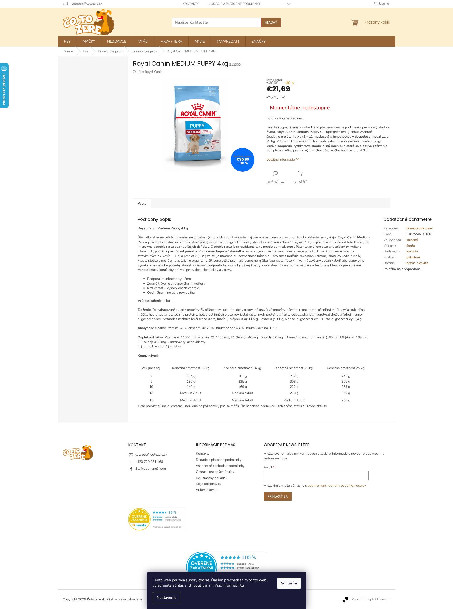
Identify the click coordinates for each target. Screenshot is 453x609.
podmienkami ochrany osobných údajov (337, 485)
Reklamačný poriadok (211, 478)
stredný (412, 240)
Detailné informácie (280, 159)
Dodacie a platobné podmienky (234, 4)
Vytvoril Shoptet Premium (371, 599)
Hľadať (271, 22)
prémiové (413, 257)
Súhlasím (289, 583)
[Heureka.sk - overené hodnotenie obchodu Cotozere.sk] (226, 567)
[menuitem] (67, 41)
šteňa (410, 245)
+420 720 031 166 (149, 461)
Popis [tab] (142, 203)
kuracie (412, 251)
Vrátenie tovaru (207, 490)
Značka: (147, 72)
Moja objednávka (208, 484)
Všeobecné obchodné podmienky (220, 465)
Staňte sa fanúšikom (150, 468)
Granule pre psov (419, 228)
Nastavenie (166, 597)
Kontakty (191, 4)
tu (242, 585)
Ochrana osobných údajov (215, 471)
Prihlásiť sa (278, 496)
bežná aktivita (417, 263)
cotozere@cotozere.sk (151, 454)
